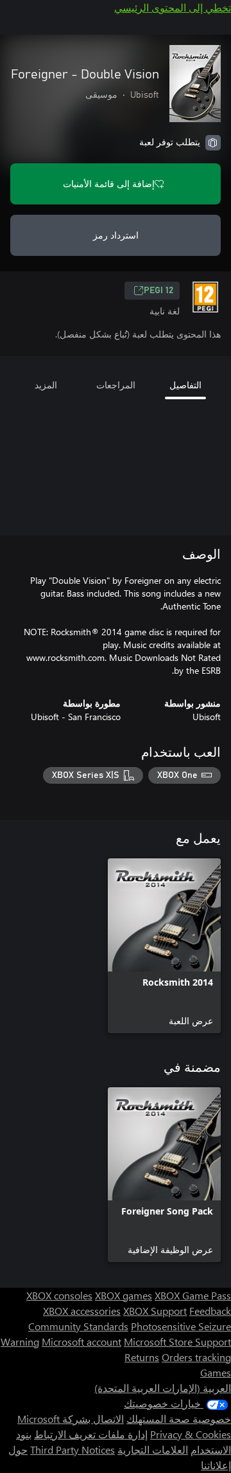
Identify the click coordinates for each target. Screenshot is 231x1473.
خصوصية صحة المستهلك (178, 1418)
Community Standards (78, 1326)
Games (215, 1372)
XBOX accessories (82, 1310)
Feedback (210, 1310)
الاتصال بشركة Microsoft (70, 1418)
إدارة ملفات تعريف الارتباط (91, 1434)
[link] (164, 945)
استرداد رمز (116, 235)
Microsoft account (81, 1341)
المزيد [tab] (46, 385)
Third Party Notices (72, 1449)
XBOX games (123, 1295)
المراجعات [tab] (115, 385)
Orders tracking (196, 1357)
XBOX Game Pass (193, 1295)
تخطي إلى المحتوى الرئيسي (172, 7)
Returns (141, 1357)
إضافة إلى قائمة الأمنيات (109, 183)
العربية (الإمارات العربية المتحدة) (162, 1388)
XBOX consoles (59, 1295)
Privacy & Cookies (190, 1434)
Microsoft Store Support (177, 1341)
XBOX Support (155, 1310)
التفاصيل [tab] (185, 385)
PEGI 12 (158, 290)
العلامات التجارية (152, 1449)
